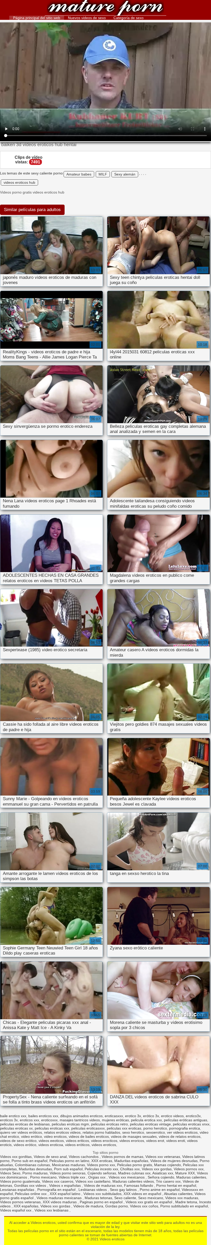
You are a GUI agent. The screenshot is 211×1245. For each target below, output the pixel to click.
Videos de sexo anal (50, 1157)
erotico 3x (133, 1116)
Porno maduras (35, 1173)
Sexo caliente (125, 1198)
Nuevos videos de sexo (87, 18)
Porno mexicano (43, 1177)
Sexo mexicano (150, 1198)
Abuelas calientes (178, 1194)
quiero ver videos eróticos (21, 1132)
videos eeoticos (51, 1141)
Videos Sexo (10, 1173)
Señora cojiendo (161, 1177)
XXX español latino (65, 1194)
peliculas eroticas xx (16, 1128)
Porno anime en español (160, 1190)
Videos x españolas (65, 1185)
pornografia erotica (184, 1128)
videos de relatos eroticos (179, 1136)
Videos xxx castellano (92, 1181)
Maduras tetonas (98, 1198)
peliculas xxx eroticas (124, 1128)
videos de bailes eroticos (89, 1136)
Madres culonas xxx (134, 1173)
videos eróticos (77, 1145)
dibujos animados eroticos (81, 1116)
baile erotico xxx (13, 1116)
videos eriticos (77, 1141)
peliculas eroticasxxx (88, 1128)
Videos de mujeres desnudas (174, 1161)
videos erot (155, 1141)
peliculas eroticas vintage (150, 1124)
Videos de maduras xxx (103, 1185)
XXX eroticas (101, 1161)
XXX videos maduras (60, 1202)
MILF (103, 174)
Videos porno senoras (67, 1173)
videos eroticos (104, 1145)
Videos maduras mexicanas (60, 1198)
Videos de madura (88, 1206)
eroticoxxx (49, 1120)
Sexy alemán (124, 174)
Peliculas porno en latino (69, 1161)
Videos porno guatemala (20, 1181)
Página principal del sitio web (36, 18)
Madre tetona (186, 1202)
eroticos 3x (9, 1120)
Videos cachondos (84, 1157)
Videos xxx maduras (181, 1198)
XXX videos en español (143, 1194)
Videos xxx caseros (57, 1181)
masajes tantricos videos (80, 1120)
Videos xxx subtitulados (102, 1194)
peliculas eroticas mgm (70, 1124)
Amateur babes (78, 174)
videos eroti (175, 1141)
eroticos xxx (29, 1120)
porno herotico (155, 1128)
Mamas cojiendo (167, 1165)
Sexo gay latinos (124, 1190)
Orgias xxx (97, 1177)
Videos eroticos (105, 8)
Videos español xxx (16, 1210)
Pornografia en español (56, 1190)
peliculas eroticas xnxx (191, 1124)
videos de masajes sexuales (134, 1136)
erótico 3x (151, 1116)
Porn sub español (68, 1169)
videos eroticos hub (19, 182)
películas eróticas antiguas (185, 1120)
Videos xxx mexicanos (127, 1177)
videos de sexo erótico (18, 1141)
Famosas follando (139, 1185)
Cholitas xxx (130, 1169)
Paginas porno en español (102, 1202)
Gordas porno (116, 1206)
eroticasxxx (114, 1116)
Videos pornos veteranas (20, 1202)
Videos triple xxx (72, 1177)
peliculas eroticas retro (109, 1124)
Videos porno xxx (101, 1165)
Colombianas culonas (32, 1165)
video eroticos (55, 1136)
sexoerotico (155, 1132)
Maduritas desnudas (35, 1169)
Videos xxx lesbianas (51, 1210)
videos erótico (25, 1145)
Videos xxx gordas (157, 1169)
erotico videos (172, 1116)
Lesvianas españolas (17, 1190)
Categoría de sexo (128, 18)
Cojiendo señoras (101, 1173)
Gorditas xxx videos (30, 1185)
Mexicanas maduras (68, 1165)
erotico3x (193, 1116)
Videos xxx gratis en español (149, 1202)
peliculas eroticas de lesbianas (25, 1124)
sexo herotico (133, 1132)
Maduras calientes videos (133, 1181)
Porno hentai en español (176, 1185)
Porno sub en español (29, 1161)
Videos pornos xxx (189, 1169)
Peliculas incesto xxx (101, 1169)
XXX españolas (26, 1206)
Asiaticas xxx (162, 1173)
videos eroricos (131, 1141)
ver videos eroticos (182, 1132)
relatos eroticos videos (62, 1132)
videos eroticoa (50, 1145)
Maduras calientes (191, 1177)
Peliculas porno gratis (134, 1165)
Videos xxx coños (144, 1206)
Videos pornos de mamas (122, 1157)
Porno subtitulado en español (184, 1206)
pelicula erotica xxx (146, 1120)
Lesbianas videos (93, 1190)
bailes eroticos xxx (43, 1116)
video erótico (31, 1136)
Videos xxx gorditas (16, 1157)
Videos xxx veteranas (162, 1157)
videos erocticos (104, 1141)
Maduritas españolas (131, 1161)
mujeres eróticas (115, 1120)
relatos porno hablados (101, 1132)
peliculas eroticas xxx (52, 1128)
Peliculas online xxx (31, 1194)
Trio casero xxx (168, 1181)
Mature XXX (185, 1173)
